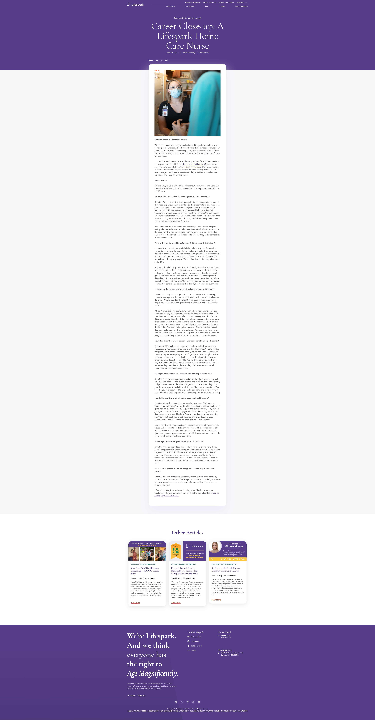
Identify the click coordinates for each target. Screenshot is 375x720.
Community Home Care (190, 167)
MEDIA (130, 711)
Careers (222, 6)
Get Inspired (190, 6)
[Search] (247, 2)
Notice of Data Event (192, 3)
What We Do (170, 6)
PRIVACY (137, 711)
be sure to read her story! (194, 164)
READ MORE (135, 603)
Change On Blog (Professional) (187, 18)
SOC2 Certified (196, 646)
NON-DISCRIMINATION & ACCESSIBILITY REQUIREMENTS (181, 711)
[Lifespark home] (135, 4)
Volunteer (240, 3)
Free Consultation (241, 6)
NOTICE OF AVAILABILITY (238, 711)
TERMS (143, 711)
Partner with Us (196, 637)
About (207, 6)
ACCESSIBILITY (153, 711)
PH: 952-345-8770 (209, 3)
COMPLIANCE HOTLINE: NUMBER (215, 711)
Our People (195, 641)
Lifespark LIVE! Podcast (226, 3)
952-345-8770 (226, 637)
